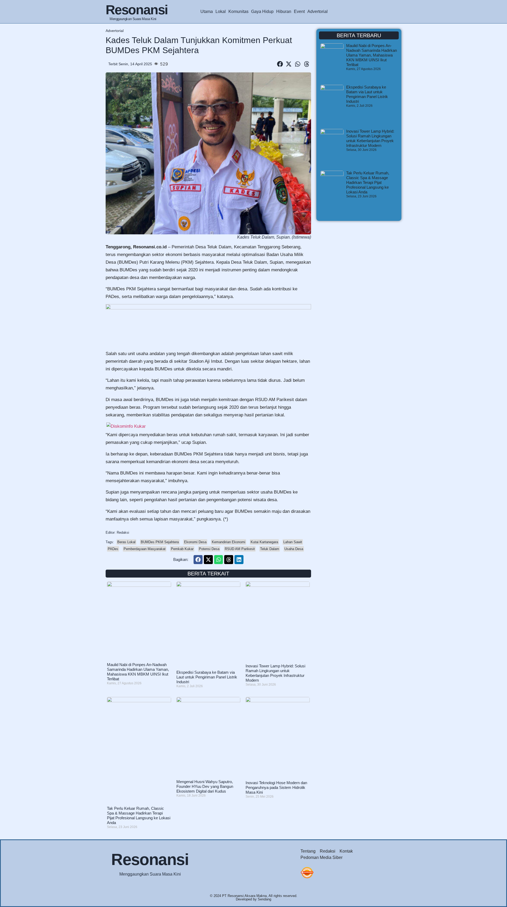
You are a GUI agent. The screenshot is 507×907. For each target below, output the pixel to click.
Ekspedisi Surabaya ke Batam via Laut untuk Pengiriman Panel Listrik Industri (206, 677)
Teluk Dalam (269, 549)
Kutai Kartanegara (264, 542)
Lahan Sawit (292, 542)
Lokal (220, 11)
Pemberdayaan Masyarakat (145, 549)
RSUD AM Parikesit (240, 549)
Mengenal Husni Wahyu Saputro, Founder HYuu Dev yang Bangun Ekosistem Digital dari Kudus (204, 786)
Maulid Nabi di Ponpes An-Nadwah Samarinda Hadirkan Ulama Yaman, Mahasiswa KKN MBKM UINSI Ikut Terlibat (138, 671)
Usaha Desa (293, 549)
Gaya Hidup (262, 11)
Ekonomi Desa (195, 542)
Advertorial (317, 11)
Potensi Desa (209, 549)
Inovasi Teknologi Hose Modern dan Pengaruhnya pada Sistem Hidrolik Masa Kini (276, 787)
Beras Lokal (126, 542)
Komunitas (238, 11)
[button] (279, 63)
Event (299, 11)
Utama (206, 11)
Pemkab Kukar (182, 549)
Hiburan (283, 11)
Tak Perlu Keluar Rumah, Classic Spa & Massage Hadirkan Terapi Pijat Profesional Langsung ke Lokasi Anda (138, 815)
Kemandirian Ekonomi (228, 542)
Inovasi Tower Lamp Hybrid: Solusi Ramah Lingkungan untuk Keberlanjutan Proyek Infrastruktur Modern (275, 673)
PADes (113, 549)
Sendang (264, 899)
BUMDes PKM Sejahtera (160, 542)
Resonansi (137, 9)
